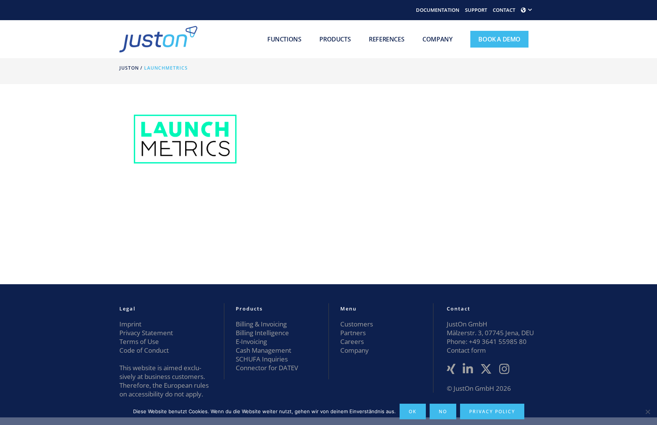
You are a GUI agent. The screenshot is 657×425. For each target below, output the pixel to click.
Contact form (466, 350)
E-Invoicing (251, 341)
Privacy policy (492, 411)
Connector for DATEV (267, 367)
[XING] (451, 369)
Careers (352, 341)
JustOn (129, 68)
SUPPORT (476, 9)
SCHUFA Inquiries (262, 359)
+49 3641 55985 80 (497, 341)
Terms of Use (139, 341)
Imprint (130, 324)
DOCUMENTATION (437, 9)
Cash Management (263, 350)
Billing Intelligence (262, 332)
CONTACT (504, 9)
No (443, 411)
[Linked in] (468, 369)
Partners (353, 332)
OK (413, 411)
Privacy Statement (146, 332)
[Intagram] (504, 369)
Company (354, 350)
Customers (356, 324)
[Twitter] (486, 369)
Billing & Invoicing (261, 324)
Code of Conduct (144, 350)
